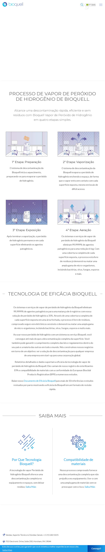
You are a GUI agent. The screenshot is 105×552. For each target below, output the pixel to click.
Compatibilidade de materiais (78, 461)
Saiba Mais (31, 486)
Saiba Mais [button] (7, 550)
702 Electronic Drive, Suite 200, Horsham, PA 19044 (28, 541)
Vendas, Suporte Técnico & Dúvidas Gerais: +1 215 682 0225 (32, 535)
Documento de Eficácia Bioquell (40, 380)
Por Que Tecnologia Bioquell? (26, 461)
